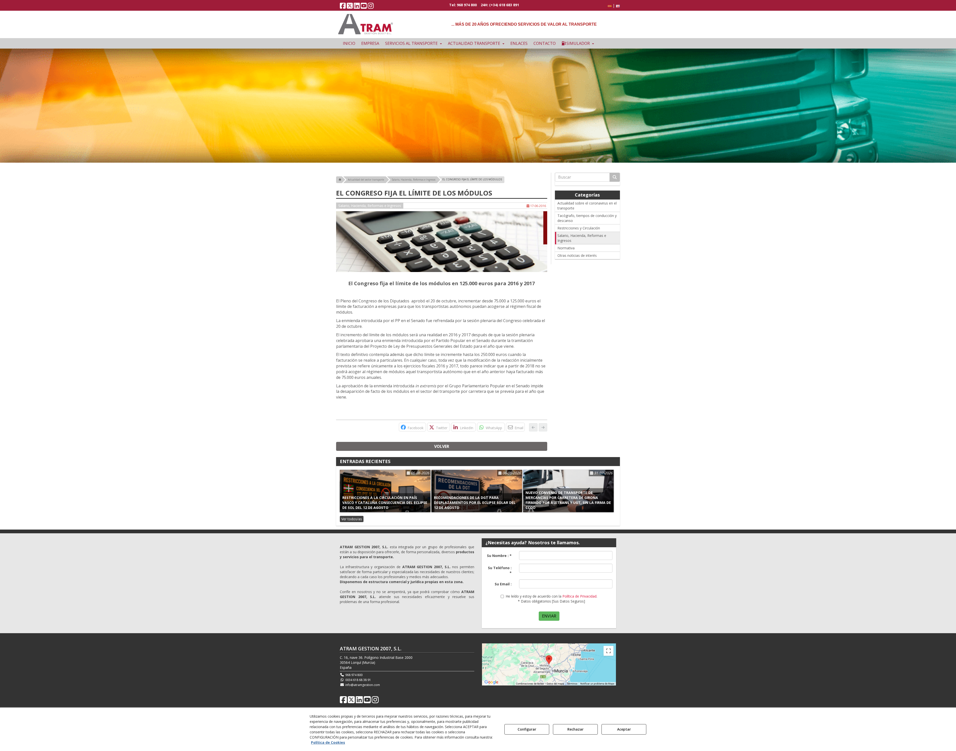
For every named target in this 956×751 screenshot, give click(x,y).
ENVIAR (549, 616)
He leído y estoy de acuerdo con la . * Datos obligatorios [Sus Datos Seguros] (551, 599)
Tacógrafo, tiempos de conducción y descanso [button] (587, 218)
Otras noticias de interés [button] (577, 255)
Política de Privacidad (579, 596)
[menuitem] (613, 5)
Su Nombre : (499, 555)
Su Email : (503, 584)
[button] (343, 6)
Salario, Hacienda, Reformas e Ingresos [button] (369, 205)
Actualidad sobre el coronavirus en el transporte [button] (587, 205)
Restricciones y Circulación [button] (578, 228)
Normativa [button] (566, 248)
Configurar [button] (527, 729)
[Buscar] (614, 177)
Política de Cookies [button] (328, 742)
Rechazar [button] (575, 729)
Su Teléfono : (500, 570)
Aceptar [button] (624, 729)
